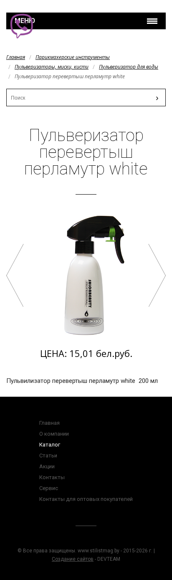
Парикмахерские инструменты (72, 57)
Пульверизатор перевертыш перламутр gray (157, 275)
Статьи (48, 455)
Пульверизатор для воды (128, 66)
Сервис (48, 488)
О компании (54, 434)
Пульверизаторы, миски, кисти (52, 66)
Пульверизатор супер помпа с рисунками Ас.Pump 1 (15, 275)
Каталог (49, 444)
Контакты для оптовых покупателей (86, 499)
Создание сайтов (73, 559)
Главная (15, 57)
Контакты (52, 477)
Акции (47, 466)
